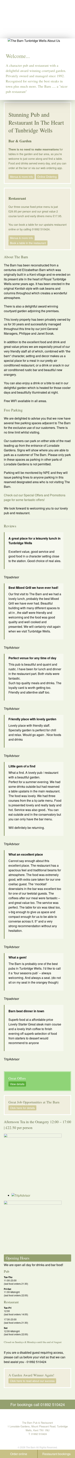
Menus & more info (21, 177)
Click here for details (22, 1108)
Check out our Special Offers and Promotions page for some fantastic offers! (34, 497)
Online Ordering (47, 177)
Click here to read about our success (32, 1381)
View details (17, 1084)
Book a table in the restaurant (28, 243)
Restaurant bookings (56, 1454)
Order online (18, 1454)
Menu (69, 7)
